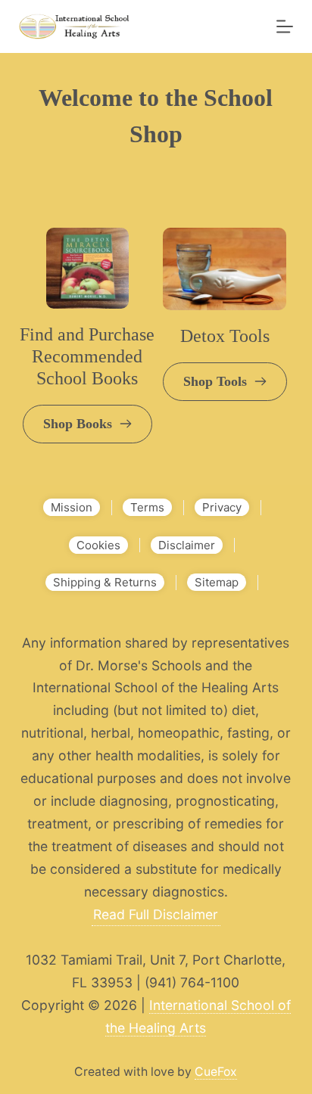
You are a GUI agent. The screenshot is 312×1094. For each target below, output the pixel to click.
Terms (147, 507)
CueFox (216, 1071)
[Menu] (284, 26)
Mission (71, 507)
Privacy (222, 507)
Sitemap (217, 582)
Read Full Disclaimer (155, 914)
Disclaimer (186, 545)
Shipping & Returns (105, 582)
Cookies (98, 545)
